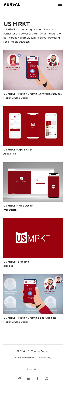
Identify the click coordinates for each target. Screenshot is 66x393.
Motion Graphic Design (15, 98)
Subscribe (33, 369)
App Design (9, 153)
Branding (8, 265)
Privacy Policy (44, 357)
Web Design (10, 209)
